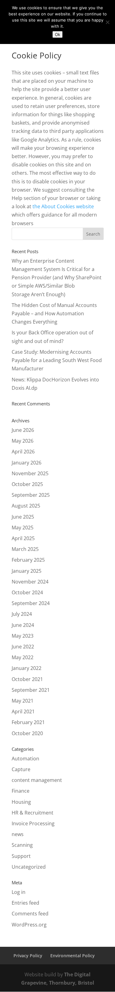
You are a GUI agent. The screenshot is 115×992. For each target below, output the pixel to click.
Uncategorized (29, 866)
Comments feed (30, 913)
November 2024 (30, 581)
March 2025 (25, 549)
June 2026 (23, 430)
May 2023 (22, 635)
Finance (20, 790)
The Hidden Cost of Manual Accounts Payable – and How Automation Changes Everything (54, 313)
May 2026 (22, 440)
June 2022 (23, 646)
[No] (107, 22)
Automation (25, 758)
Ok (57, 34)
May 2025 (22, 527)
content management (37, 780)
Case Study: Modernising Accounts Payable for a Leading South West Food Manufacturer (57, 360)
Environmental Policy (72, 955)
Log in (18, 892)
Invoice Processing (33, 823)
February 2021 (28, 722)
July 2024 (22, 614)
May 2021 (22, 700)
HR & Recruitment (32, 812)
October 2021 (27, 679)
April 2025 (23, 538)
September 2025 (31, 495)
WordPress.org (29, 924)
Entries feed (25, 902)
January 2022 (26, 668)
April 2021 (23, 711)
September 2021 (31, 690)
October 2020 (27, 733)
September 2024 (31, 603)
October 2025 (27, 484)
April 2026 (23, 451)
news (18, 834)
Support (21, 856)
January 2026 (26, 462)
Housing (21, 802)
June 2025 (23, 516)
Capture (21, 769)
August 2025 (26, 505)
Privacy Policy (27, 955)
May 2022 (22, 657)
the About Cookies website (63, 206)
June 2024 (23, 625)
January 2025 (26, 571)
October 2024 (27, 592)
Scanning (22, 845)
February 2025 (28, 559)
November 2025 (30, 473)
